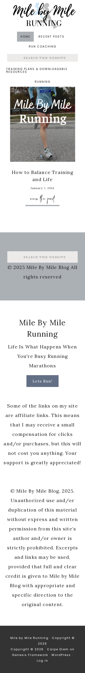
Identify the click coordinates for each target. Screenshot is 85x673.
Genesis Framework (30, 655)
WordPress (61, 655)
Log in (42, 661)
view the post (42, 198)
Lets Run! (43, 381)
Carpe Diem (58, 649)
